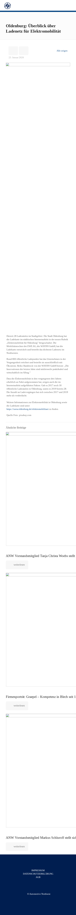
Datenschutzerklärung (38, 873)
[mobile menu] (71, 5)
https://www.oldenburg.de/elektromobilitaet (28, 409)
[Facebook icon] (37, 899)
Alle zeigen (62, 50)
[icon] (40, 899)
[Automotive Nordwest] (7, 5)
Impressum (38, 870)
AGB (38, 877)
